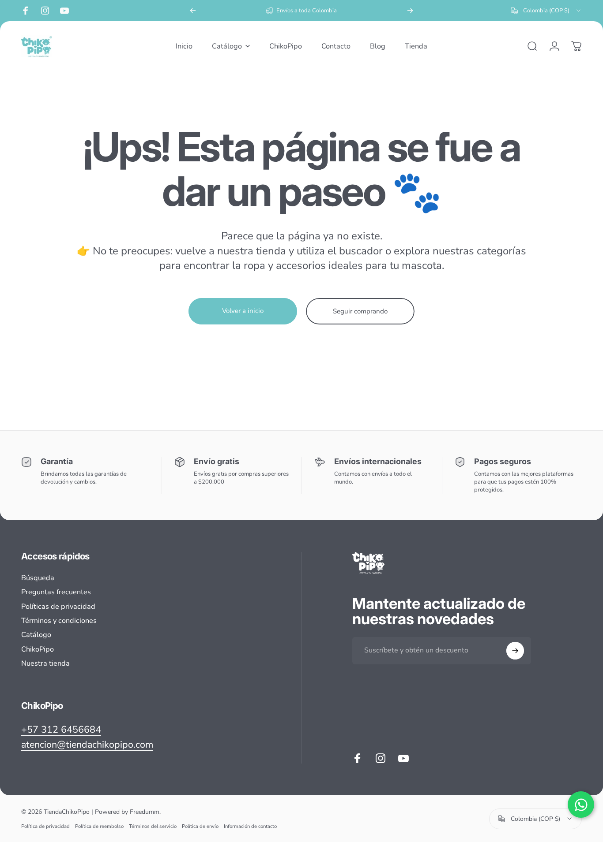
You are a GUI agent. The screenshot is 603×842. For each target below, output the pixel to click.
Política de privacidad (45, 826)
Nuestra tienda (45, 663)
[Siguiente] (410, 10)
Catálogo (36, 634)
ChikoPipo (37, 649)
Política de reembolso (99, 826)
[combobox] (546, 10)
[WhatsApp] (581, 804)
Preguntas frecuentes (56, 592)
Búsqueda (37, 578)
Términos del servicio (153, 826)
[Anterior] (193, 10)
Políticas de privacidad (58, 606)
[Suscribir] (515, 650)
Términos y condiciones (59, 620)
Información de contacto (250, 826)
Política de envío (200, 826)
